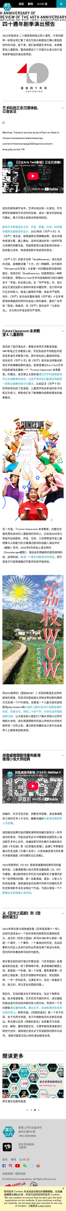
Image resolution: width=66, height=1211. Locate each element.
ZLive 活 (24, 1159)
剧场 (13, 1159)
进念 (5, 1159)
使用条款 (20, 1173)
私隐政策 (7, 1173)
